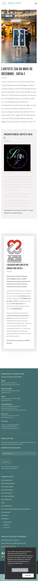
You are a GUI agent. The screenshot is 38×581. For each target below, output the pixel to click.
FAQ (2, 502)
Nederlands (8, 522)
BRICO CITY (4, 413)
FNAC (3, 396)
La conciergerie (8, 496)
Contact (4, 515)
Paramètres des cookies (20, 570)
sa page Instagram (16, 213)
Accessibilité (6, 506)
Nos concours (7, 486)
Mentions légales (8, 546)
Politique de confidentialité (13, 543)
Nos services (6, 499)
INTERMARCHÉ (6, 404)
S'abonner (6, 462)
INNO (3, 380)
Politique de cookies (10, 540)
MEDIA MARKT (6, 388)
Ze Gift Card (6, 493)
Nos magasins (7, 490)
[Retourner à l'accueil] (11, 3)
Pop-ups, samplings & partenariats (15, 509)
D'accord (28, 575)
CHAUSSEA (4, 421)
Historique (5, 512)
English (6, 524)
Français (5, 518)
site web (9, 343)
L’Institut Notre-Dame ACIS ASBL (17, 286)
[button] (36, 3)
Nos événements (8, 483)
